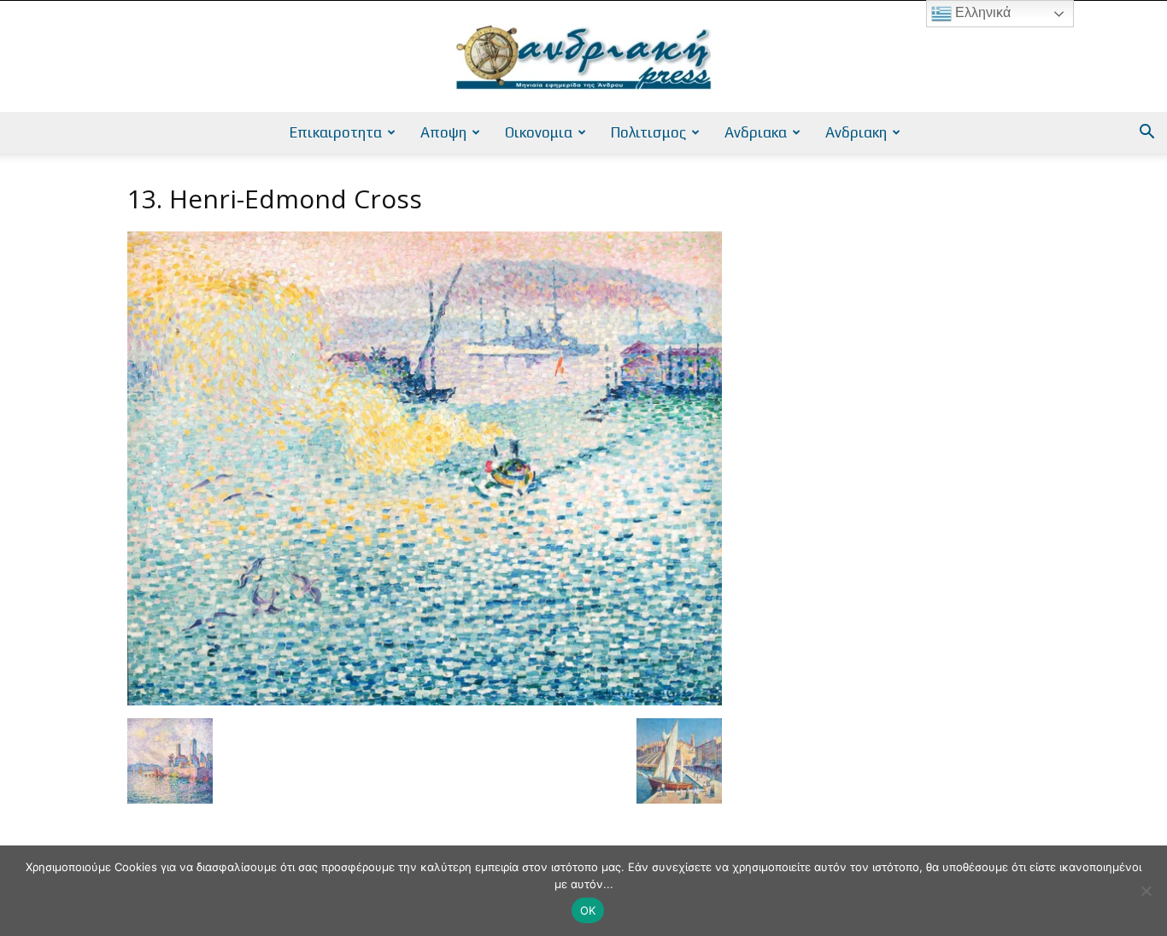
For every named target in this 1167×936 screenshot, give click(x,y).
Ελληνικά (981, 12)
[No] (1145, 890)
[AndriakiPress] (583, 57)
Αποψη (443, 132)
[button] (1146, 134)
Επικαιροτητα (336, 132)
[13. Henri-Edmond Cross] (424, 701)
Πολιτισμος (648, 132)
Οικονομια (538, 132)
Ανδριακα (755, 132)
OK (588, 910)
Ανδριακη (856, 132)
